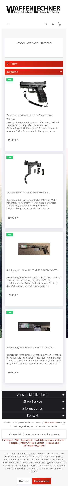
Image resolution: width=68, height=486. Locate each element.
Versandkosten (51, 422)
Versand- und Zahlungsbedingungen (41, 444)
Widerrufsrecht (27, 442)
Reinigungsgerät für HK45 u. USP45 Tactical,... (30, 347)
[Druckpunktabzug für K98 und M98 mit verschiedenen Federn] (34, 171)
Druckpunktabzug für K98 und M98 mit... (28, 192)
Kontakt (40, 442)
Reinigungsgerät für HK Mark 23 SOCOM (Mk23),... (32, 270)
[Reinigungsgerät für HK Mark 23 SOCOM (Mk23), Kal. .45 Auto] (34, 249)
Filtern (13, 63)
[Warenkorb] (60, 24)
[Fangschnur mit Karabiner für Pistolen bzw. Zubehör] (34, 94)
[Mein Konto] (53, 24)
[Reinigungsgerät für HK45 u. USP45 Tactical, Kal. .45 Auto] (34, 326)
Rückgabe (13, 442)
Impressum (54, 434)
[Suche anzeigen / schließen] (46, 24)
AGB (17, 439)
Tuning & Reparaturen (35, 434)
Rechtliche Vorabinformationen (49, 439)
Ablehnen (24, 481)
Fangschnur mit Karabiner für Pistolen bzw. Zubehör (29, 117)
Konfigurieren (41, 481)
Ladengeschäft (15, 434)
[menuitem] (8, 24)
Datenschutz (27, 439)
